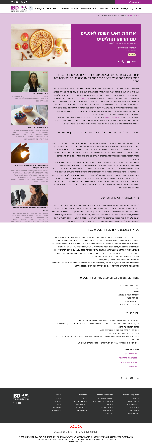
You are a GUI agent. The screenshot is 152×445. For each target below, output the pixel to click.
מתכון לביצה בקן (131, 353)
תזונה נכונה (130, 15)
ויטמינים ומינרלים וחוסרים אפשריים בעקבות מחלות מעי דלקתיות (31, 166)
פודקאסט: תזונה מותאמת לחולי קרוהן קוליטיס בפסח (30, 209)
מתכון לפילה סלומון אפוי (128, 362)
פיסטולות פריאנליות (133, 413)
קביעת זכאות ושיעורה (81, 404)
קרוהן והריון (110, 404)
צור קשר (59, 404)
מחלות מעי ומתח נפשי (107, 407)
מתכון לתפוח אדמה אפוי (128, 358)
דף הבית (138, 15)
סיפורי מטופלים (109, 413)
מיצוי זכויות (84, 398)
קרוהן (87, 98)
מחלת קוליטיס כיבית (133, 401)
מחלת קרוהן (136, 398)
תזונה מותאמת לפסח (40, 94)
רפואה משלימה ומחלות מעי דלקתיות (102, 401)
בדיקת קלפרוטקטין (107, 410)
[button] (30, 8)
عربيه (31, 2)
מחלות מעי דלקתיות (112, 117)
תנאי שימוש (58, 401)
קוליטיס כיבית (79, 98)
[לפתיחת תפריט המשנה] (88, 9)
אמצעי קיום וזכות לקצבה (80, 401)
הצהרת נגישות (57, 407)
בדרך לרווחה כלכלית (81, 407)
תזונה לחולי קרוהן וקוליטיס (105, 398)
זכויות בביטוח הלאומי (81, 410)
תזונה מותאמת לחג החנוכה (38, 127)
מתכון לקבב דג (132, 366)
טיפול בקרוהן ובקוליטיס (132, 404)
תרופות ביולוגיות (134, 410)
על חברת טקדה (56, 410)
